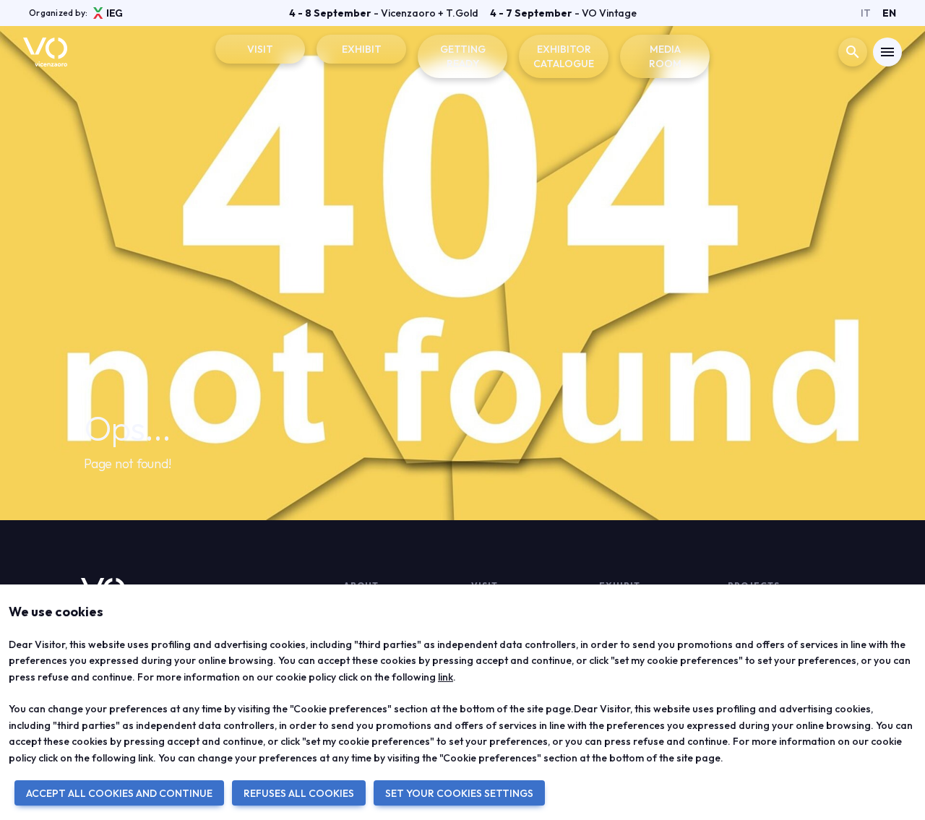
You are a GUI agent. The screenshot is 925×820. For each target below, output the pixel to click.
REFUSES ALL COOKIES (299, 793)
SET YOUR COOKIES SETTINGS (459, 793)
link (445, 676)
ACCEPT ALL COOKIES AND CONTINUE (119, 793)
